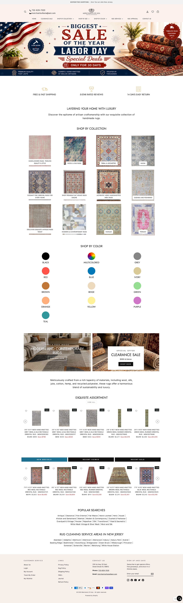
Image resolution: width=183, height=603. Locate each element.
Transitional (103, 521)
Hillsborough (116, 543)
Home (34, 19)
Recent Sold (138, 459)
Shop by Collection (64, 19)
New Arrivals (44, 459)
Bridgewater (92, 543)
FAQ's (60, 575)
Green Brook (104, 543)
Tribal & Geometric (117, 521)
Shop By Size (83, 19)
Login (26, 568)
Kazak (121, 516)
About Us (27, 565)
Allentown (87, 540)
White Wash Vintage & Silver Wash (85, 524)
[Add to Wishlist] (26, 411)
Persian (78, 521)
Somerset (68, 546)
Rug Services (116, 19)
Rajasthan (87, 521)
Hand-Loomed (105, 516)
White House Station (110, 546)
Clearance (70, 516)
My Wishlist (28, 578)
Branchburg (80, 543)
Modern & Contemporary (96, 519)
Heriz (115, 516)
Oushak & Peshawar (117, 519)
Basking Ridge (56, 543)
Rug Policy (62, 568)
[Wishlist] (152, 11)
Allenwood (97, 540)
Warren (87, 546)
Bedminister (69, 543)
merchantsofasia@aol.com (44, 13)
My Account (28, 571)
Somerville (78, 546)
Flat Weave (93, 516)
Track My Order (29, 575)
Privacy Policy (63, 565)
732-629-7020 (38, 10)
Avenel (125, 540)
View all (92, 402)
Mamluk (81, 519)
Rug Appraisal (133, 19)
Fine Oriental (81, 516)
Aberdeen (58, 540)
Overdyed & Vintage (65, 521)
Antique (61, 516)
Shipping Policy (64, 571)
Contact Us (147, 19)
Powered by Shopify (91, 595)
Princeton (128, 543)
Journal (61, 578)
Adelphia (67, 540)
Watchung (96, 546)
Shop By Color (99, 19)
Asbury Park (116, 540)
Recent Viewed (91, 459)
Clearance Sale (46, 19)
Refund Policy (63, 582)
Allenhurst (76, 540)
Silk (94, 521)
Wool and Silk (106, 524)
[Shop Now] (125, 352)
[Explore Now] (57, 352)
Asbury (106, 540)
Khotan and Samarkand (66, 519)
